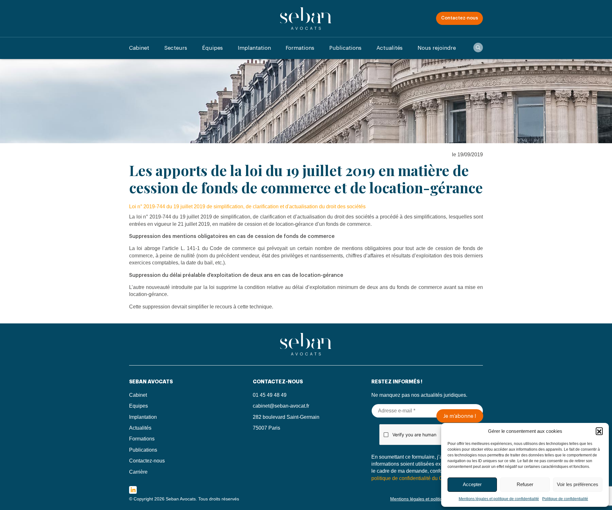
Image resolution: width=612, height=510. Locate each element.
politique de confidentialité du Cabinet (414, 478)
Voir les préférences (577, 484)
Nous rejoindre (437, 48)
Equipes (138, 406)
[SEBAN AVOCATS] (306, 18)
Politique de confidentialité (565, 499)
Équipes (212, 48)
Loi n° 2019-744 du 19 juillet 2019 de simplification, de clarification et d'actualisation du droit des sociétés (247, 206)
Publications (345, 48)
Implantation (254, 48)
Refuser (525, 484)
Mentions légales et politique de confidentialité (499, 499)
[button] (599, 431)
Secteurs (175, 48)
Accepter (472, 484)
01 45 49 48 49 (270, 395)
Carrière (138, 472)
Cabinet (139, 48)
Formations (300, 48)
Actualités (389, 48)
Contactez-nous (459, 18)
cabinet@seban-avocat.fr (281, 406)
